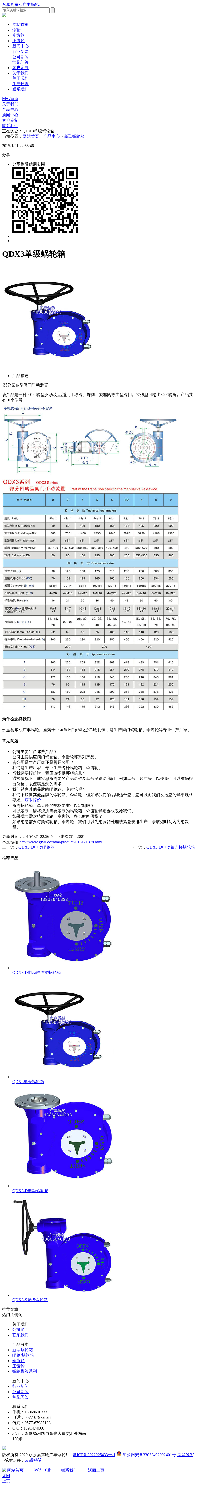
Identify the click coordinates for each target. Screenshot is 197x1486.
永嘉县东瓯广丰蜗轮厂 (22, 4)
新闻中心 (20, 46)
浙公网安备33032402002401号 (149, 1455)
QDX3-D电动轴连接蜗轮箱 (170, 847)
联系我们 (20, 89)
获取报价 (33, 800)
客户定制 (20, 67)
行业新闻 (20, 51)
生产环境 (20, 84)
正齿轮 (18, 40)
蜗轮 (16, 30)
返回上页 (95, 1470)
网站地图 (185, 1455)
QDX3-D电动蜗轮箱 (36, 847)
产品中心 (10, 109)
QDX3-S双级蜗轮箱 (30, 1300)
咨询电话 (42, 1470)
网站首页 (10, 99)
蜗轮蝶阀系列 (24, 1371)
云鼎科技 (33, 1460)
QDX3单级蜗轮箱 (28, 1081)
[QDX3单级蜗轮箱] (63, 1077)
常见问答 (20, 62)
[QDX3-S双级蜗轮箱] (63, 1295)
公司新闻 (20, 57)
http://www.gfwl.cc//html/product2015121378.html (60, 842)
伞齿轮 (18, 35)
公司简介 (20, 1329)
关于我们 (20, 73)
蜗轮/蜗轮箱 (23, 1355)
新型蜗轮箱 (74, 136)
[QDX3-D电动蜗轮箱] (63, 1186)
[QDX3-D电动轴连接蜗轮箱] (63, 968)
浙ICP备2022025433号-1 (94, 1455)
